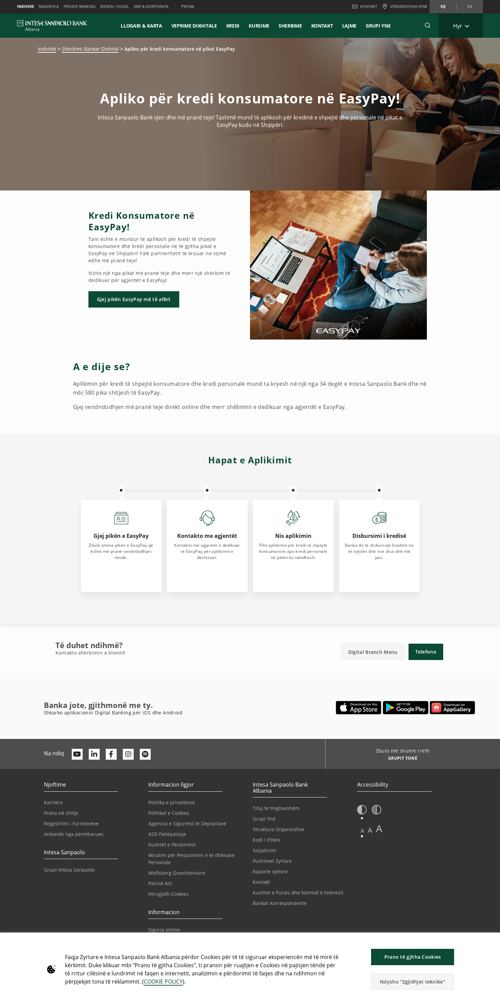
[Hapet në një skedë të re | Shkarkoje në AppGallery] (452, 707)
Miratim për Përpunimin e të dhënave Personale (191, 858)
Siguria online (164, 929)
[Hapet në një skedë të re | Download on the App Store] (359, 707)
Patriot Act (160, 883)
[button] (427, 25)
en (469, 6)
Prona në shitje (61, 813)
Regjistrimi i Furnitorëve (71, 823)
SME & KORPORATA (151, 6)
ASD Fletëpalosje (167, 834)
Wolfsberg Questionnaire (176, 873)
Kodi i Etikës (266, 840)
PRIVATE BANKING (80, 6)
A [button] (362, 831)
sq (443, 6)
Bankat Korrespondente (280, 903)
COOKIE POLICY (163, 981)
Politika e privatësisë (171, 802)
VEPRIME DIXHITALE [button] (194, 25)
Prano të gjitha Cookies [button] (412, 957)
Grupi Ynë (264, 818)
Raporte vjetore (270, 871)
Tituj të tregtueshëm (276, 808)
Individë (47, 49)
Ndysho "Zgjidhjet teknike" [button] (412, 981)
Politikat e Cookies (168, 813)
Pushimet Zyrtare (272, 861)
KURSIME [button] (259, 25)
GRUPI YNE (378, 25)
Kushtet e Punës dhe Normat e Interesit (298, 892)
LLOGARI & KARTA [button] (141, 25)
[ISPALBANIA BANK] (52, 25)
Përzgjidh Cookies (168, 894)
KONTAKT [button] (322, 25)
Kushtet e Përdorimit (172, 844)
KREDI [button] (233, 25)
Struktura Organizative (278, 829)
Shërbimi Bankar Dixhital (90, 49)
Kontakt (368, 6)
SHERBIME (290, 25)
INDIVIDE (25, 6)
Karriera (53, 802)
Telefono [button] (425, 651)
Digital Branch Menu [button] (373, 652)
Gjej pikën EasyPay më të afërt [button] (134, 299)
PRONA (187, 6)
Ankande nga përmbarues (73, 834)
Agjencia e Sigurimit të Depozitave (187, 823)
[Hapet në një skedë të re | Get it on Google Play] (406, 707)
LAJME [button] (349, 25)
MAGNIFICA (49, 6)
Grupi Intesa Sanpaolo (69, 870)
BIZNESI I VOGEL (114, 6)
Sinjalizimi (264, 850)
